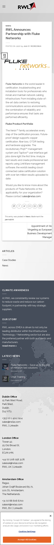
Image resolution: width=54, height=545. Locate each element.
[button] (4, 6)
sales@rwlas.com (31, 196)
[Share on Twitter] (24, 206)
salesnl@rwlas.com (12, 504)
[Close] (50, 516)
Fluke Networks (14, 84)
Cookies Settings (27, 531)
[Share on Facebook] (19, 206)
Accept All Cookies (27, 540)
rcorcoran (36, 46)
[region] (27, 528)
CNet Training (18, 377)
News (8, 26)
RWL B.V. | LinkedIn (12, 508)
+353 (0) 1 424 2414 (12, 418)
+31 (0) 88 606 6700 (12, 500)
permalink (9, 219)
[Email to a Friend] (29, 206)
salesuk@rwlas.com (12, 463)
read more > (9, 345)
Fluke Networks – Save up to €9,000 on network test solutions (30, 366)
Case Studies (9, 260)
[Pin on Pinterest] (34, 206)
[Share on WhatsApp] (14, 206)
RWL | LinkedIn (10, 425)
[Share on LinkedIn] (40, 206)
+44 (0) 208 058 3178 (13, 459)
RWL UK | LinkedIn (12, 466)
